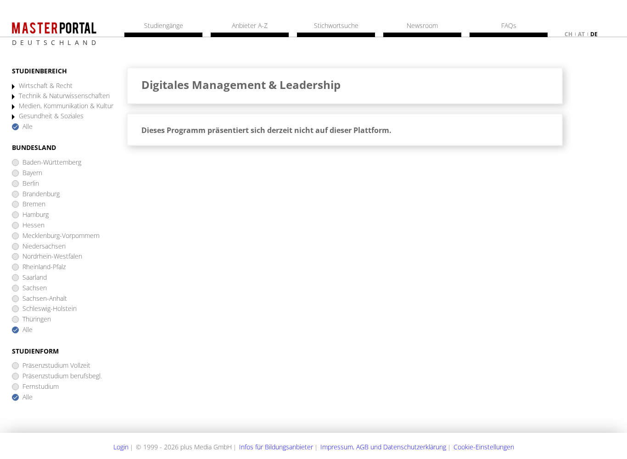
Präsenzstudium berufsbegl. (62, 376)
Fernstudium (40, 387)
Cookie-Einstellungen (483, 446)
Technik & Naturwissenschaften (64, 96)
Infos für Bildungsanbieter (276, 446)
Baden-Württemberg (51, 162)
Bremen (33, 204)
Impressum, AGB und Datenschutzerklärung (383, 446)
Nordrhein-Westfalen (52, 256)
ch (568, 34)
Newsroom (422, 26)
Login (121, 446)
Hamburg (35, 215)
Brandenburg (41, 194)
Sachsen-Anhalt (44, 299)
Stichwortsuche (336, 26)
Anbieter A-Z (250, 26)
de (594, 34)
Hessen (33, 225)
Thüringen (36, 319)
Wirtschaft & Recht (46, 86)
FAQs (508, 26)
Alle (27, 127)
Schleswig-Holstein (49, 309)
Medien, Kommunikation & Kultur (66, 106)
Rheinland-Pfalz (44, 267)
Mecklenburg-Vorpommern (61, 236)
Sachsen (34, 288)
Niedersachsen (44, 246)
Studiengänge (163, 26)
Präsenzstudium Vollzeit (56, 366)
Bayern (32, 173)
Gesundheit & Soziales (51, 116)
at (581, 34)
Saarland (34, 278)
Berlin (30, 184)
